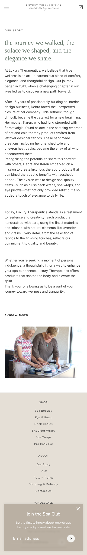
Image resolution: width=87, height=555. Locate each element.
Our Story (44, 464)
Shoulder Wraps (43, 430)
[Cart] (80, 7)
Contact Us (43, 490)
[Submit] (71, 538)
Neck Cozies (43, 424)
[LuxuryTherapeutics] (43, 7)
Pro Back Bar (43, 444)
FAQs (43, 470)
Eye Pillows (43, 417)
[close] (78, 508)
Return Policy (44, 477)
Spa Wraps (43, 437)
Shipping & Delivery (43, 484)
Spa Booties (43, 410)
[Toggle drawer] (6, 7)
